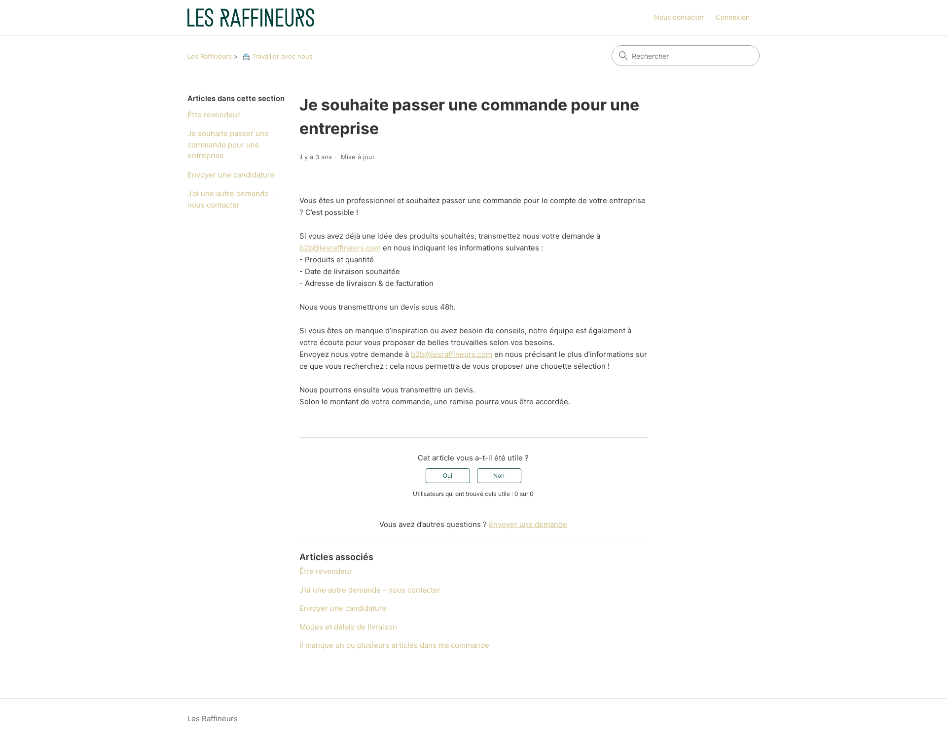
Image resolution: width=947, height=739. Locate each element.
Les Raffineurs (209, 56)
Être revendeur (213, 114)
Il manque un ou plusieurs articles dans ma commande (394, 645)
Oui (447, 475)
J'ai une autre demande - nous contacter (230, 199)
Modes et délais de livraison (348, 627)
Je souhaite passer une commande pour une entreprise (228, 144)
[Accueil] (250, 17)
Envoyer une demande (528, 524)
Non (499, 475)
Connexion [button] (733, 17)
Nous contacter (679, 17)
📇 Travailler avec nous (277, 56)
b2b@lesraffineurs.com (340, 247)
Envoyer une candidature (231, 174)
